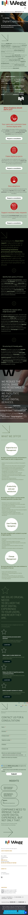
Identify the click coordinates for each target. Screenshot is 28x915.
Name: (3, 727)
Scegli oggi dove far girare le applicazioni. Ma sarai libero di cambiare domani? (8, 795)
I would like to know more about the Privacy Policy (14, 913)
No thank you (21, 911)
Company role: (5, 748)
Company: (4, 744)
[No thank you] (26, 909)
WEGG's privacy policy (13, 765)
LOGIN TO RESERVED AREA (6, 850)
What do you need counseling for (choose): (11, 753)
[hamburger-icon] (25, 8)
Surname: (4, 731)
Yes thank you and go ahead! (10, 911)
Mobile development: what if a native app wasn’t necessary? (8, 787)
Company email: (5, 735)
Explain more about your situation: (9, 757)
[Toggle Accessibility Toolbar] (25, 912)
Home (2, 11)
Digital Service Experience (9, 11)
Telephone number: (6, 740)
